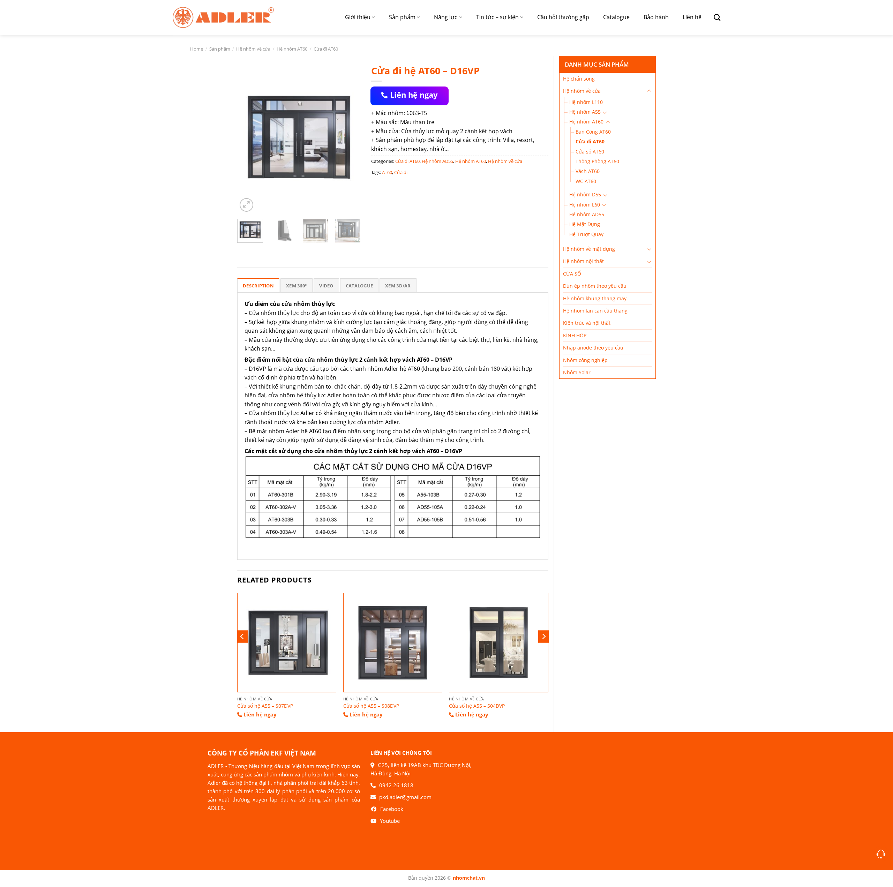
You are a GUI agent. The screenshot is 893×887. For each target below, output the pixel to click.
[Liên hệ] (881, 854)
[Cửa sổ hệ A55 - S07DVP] (286, 642)
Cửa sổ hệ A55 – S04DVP (477, 706)
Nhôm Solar (577, 372)
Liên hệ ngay (414, 94)
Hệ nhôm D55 (585, 194)
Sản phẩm (402, 17)
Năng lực (445, 17)
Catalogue (616, 17)
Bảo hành (656, 17)
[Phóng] (246, 205)
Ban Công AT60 (593, 131)
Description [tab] (258, 286)
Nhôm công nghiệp (585, 360)
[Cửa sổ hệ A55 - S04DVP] (498, 642)
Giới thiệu (357, 17)
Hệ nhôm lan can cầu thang (595, 310)
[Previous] (248, 137)
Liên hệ (692, 17)
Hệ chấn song (579, 78)
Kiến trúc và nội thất (586, 323)
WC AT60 (586, 181)
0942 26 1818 (396, 785)
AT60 (387, 172)
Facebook (391, 808)
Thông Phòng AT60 (597, 161)
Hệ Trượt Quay (586, 234)
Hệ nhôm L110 (586, 102)
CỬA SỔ (572, 273)
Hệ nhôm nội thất (583, 261)
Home (196, 49)
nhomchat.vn (469, 877)
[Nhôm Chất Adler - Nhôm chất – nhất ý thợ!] (223, 17)
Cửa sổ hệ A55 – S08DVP (371, 706)
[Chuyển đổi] (649, 91)
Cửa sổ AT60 (590, 151)
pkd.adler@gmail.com (405, 797)
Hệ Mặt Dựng (584, 224)
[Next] (349, 137)
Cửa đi (400, 172)
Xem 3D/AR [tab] (398, 286)
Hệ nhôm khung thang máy (594, 298)
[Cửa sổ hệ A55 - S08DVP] (392, 642)
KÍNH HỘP (574, 335)
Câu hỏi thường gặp (563, 17)
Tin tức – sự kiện (497, 17)
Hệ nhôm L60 (584, 204)
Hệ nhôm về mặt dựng (589, 249)
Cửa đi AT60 (326, 49)
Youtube (390, 820)
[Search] (714, 17)
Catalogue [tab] (359, 286)
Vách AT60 (588, 171)
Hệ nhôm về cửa (253, 49)
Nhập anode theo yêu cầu (593, 347)
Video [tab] (326, 286)
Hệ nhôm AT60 (292, 49)
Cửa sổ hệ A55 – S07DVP (265, 706)
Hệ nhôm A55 (585, 111)
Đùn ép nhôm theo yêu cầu (594, 286)
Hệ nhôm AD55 (586, 214)
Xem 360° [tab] (296, 286)
